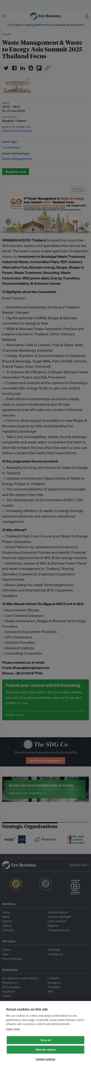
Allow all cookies (45, 1049)
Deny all (45, 1040)
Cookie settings (45, 1059)
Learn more (13, 1029)
